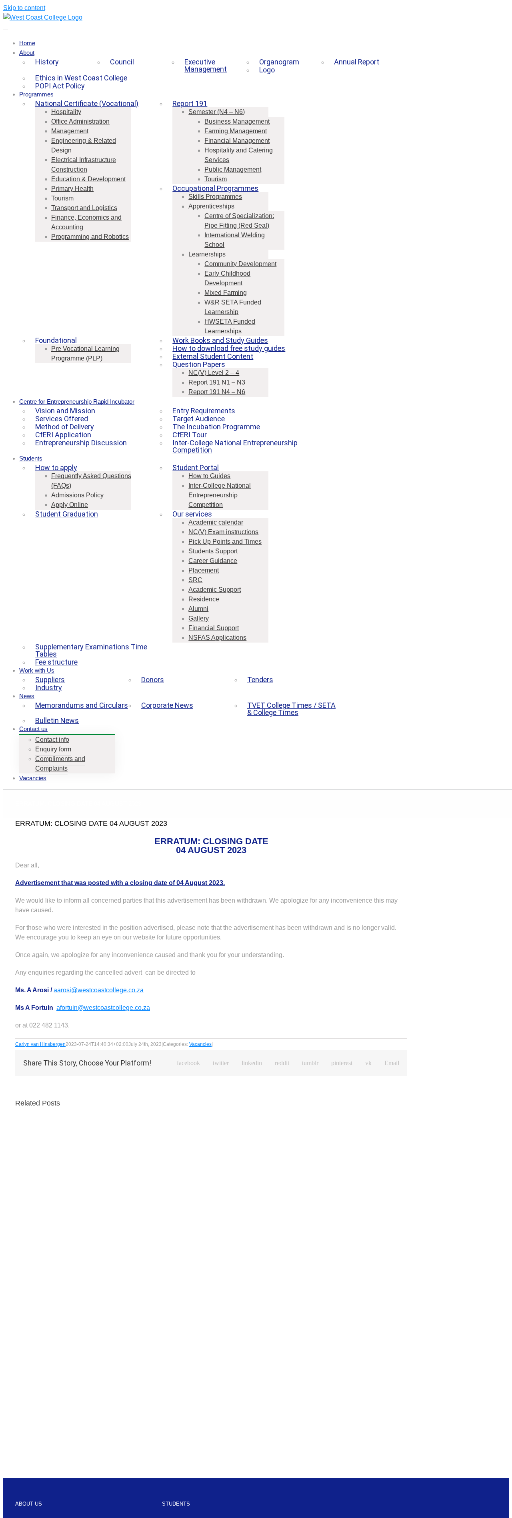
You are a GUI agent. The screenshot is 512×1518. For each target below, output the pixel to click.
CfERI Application (63, 435)
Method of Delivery (64, 427)
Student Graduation (66, 514)
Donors (152, 679)
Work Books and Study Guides (220, 340)
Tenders (260, 679)
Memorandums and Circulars (81, 705)
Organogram (279, 62)
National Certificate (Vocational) (86, 103)
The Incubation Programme (216, 427)
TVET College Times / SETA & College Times (291, 709)
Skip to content (24, 7)
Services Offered (61, 419)
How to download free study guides (228, 348)
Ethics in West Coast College (81, 78)
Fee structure (56, 662)
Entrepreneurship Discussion (81, 443)
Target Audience (198, 419)
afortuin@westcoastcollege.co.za (103, 1007)
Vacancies (200, 1044)
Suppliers (50, 679)
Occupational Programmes (215, 188)
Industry (48, 687)
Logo (267, 70)
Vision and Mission (65, 411)
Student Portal (195, 467)
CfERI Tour (189, 435)
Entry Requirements (203, 411)
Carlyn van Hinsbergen (40, 1044)
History (47, 62)
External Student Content (212, 356)
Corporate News (167, 705)
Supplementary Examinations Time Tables (91, 650)
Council (122, 62)
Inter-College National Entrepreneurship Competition (235, 446)
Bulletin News (57, 720)
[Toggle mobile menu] (5, 27)
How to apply (56, 467)
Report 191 (189, 103)
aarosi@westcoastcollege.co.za (99, 990)
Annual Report (356, 62)
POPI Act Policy (60, 86)
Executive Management (205, 65)
